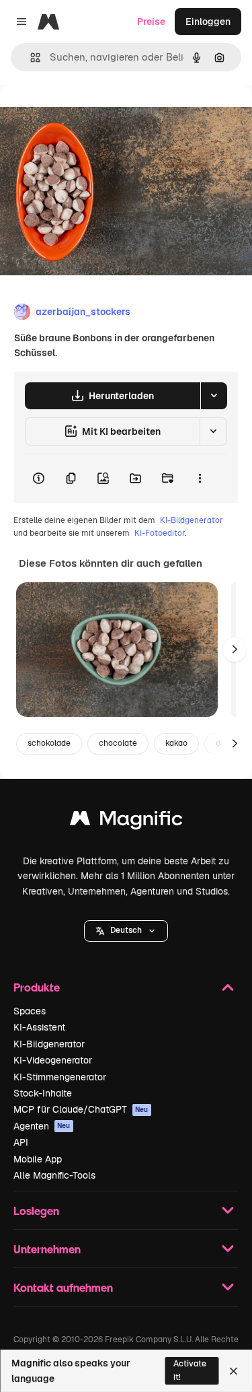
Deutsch (126, 930)
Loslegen (36, 1211)
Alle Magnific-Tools (54, 1175)
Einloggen (207, 21)
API (20, 1142)
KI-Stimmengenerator (59, 1077)
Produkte (36, 987)
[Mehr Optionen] (199, 478)
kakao (176, 743)
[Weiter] (234, 649)
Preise (151, 21)
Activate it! (189, 1370)
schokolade (49, 743)
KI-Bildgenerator (191, 520)
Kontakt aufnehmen (63, 1287)
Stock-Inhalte (42, 1093)
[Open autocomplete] (29, 58)
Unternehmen (47, 1249)
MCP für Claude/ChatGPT (81, 1109)
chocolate (118, 743)
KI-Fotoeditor (159, 533)
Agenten (42, 1126)
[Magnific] (126, 821)
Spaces (29, 1011)
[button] (126, 931)
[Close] (233, 1371)
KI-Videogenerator (52, 1060)
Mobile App (37, 1159)
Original (86, 115)
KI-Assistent (39, 1027)
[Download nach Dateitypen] (213, 395)
